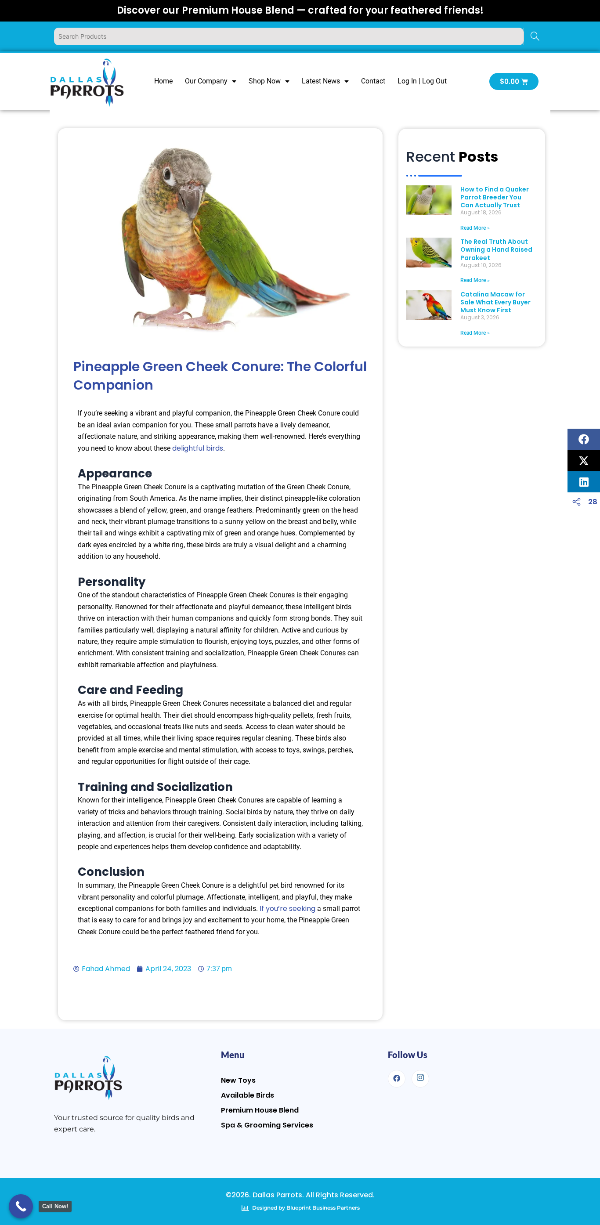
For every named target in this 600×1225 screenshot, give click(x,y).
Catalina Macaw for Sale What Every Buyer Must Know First (495, 302)
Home (163, 81)
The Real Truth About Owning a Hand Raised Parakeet (496, 249)
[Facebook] (396, 1079)
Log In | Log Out (422, 81)
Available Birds (247, 1095)
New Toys (238, 1080)
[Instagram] (420, 1079)
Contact (373, 81)
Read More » (475, 228)
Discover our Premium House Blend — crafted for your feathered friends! (300, 10)
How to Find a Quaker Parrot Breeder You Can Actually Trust (494, 197)
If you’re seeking (287, 908)
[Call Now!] (21, 1206)
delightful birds (197, 448)
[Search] (535, 36)
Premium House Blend (260, 1110)
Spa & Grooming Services (267, 1125)
